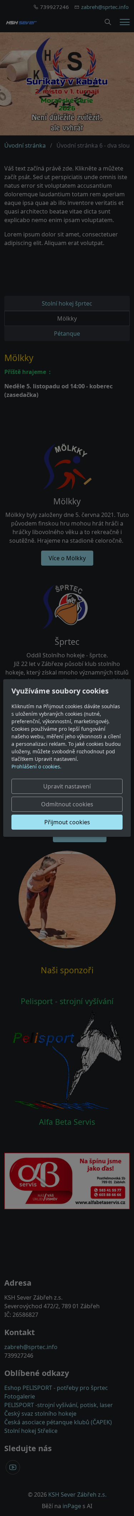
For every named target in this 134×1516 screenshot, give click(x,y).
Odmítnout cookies (67, 804)
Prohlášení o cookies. (36, 766)
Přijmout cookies (67, 822)
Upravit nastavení (67, 786)
